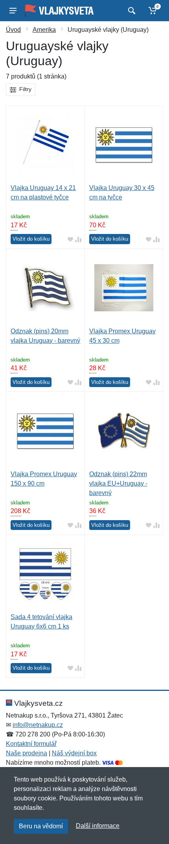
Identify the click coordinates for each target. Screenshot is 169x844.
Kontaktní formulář (31, 743)
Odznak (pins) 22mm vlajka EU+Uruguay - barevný (118, 483)
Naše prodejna (26, 753)
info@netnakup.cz (38, 725)
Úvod (13, 29)
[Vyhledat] (130, 10)
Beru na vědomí (41, 826)
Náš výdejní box (74, 753)
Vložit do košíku (31, 239)
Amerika (44, 29)
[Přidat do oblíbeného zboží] (70, 239)
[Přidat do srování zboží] (78, 239)
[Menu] (13, 11)
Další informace (97, 825)
